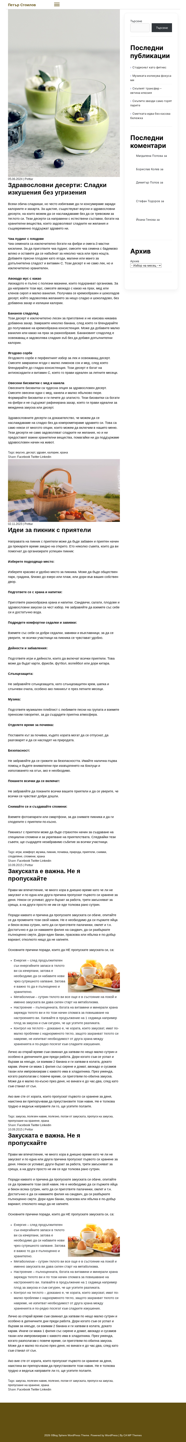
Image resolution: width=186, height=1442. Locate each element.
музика (40, 852)
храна (64, 452)
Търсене (136, 21)
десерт (30, 452)
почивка (62, 852)
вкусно (20, 452)
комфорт (29, 852)
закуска (21, 1116)
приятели (88, 852)
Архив (134, 261)
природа (75, 852)
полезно (53, 1116)
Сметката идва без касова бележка (150, 116)
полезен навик (37, 1116)
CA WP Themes (133, 1435)
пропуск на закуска (100, 1116)
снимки (101, 852)
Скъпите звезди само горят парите (151, 103)
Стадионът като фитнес (149, 67)
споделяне (15, 856)
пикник (51, 852)
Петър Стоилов (22, 5)
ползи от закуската (73, 1116)
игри (19, 852)
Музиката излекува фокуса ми (150, 78)
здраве (41, 452)
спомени (29, 856)
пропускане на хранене (24, 1120)
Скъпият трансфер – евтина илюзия (145, 91)
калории (52, 452)
